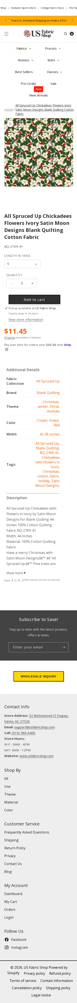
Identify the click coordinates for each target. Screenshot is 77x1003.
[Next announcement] (72, 20)
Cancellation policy (27, 988)
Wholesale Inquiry (38, 676)
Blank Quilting (48, 392)
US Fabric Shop (36, 967)
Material (11, 802)
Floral (54, 406)
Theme (10, 794)
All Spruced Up (48, 381)
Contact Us (13, 863)
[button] (6, 34)
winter (43, 406)
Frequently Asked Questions (26, 832)
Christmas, (51, 471)
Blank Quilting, (48, 448)
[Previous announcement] (5, 20)
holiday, (45, 481)
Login (8, 917)
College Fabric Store (52, 7)
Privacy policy (34, 973)
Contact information (56, 980)
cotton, (43, 476)
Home (8, 110)
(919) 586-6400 (23, 733)
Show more (16, 573)
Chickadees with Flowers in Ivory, (48, 462)
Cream (42, 420)
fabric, (55, 476)
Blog (8, 871)
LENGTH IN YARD (17, 256)
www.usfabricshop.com (36, 756)
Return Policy (14, 848)
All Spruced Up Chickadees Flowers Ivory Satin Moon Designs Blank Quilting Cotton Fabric (44, 109)
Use (7, 786)
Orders (9, 909)
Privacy (10, 856)
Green (54, 420)
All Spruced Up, (48, 443)
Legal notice (41, 995)
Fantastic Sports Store (23, 7)
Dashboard (13, 893)
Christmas (51, 401)
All (6, 778)
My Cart (10, 901)
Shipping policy (58, 988)
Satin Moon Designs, (47, 483)
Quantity (14, 275)
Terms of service (22, 980)
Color (8, 810)
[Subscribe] (63, 647)
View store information (26, 320)
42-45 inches (50, 434)
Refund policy (60, 973)
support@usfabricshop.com (34, 727)
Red (57, 425)
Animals (53, 411)
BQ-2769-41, (50, 452)
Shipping (9, 337)
